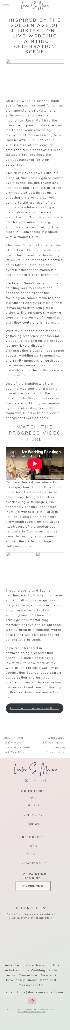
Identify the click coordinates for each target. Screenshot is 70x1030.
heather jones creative (32, 1011)
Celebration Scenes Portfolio (34, 708)
